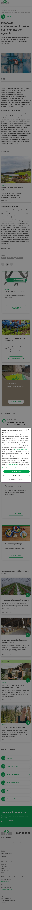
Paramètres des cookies (8, 468)
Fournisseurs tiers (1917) (20, 449)
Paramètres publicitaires (11, 464)
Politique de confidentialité (22, 468)
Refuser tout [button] (16, 475)
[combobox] (26, 430)
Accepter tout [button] (16, 471)
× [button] (28, 429)
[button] (16, 479)
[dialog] (16, 455)
